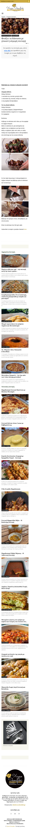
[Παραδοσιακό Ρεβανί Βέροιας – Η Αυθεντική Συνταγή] (15, 567)
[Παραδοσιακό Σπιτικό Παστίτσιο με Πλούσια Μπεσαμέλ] (15, 404)
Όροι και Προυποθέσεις (14, 819)
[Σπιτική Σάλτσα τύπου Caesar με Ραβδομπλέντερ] (15, 437)
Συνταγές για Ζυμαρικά (7, 292)
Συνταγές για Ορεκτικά (6, 321)
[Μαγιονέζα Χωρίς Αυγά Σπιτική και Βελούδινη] (15, 701)
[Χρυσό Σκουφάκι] (15, 7)
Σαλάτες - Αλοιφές (6, 446)
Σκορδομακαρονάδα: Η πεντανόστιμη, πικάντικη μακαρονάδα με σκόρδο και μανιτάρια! (14, 296)
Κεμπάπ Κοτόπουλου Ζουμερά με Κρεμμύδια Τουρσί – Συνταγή (12, 457)
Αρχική (3, 16)
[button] (2, 13)
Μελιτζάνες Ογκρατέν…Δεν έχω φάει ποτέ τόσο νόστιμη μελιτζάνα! (13, 376)
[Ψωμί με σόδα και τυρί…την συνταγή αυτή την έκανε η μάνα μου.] (15, 261)
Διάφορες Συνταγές (6, 266)
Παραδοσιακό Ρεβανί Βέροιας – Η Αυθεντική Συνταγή (12, 554)
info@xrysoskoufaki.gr (19, 805)
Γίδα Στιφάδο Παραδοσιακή (10, 489)
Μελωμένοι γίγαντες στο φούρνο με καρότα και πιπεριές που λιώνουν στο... (14, 620)
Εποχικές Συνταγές (11, 16)
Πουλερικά (4, 479)
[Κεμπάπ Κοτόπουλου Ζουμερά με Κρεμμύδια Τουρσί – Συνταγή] (15, 470)
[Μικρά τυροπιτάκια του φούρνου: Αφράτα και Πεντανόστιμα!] (15, 315)
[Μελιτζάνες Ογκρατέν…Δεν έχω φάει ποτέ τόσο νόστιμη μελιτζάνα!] (15, 366)
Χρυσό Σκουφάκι (11, 826)
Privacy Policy (14, 822)
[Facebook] (11, 814)
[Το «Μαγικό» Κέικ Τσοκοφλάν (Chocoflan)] (15, 341)
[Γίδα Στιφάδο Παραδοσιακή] (15, 501)
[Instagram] (15, 813)
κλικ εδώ (7, 50)
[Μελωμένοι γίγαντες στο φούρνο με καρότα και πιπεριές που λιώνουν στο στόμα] (15, 634)
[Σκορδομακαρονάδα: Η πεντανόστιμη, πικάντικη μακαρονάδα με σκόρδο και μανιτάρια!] (15, 286)
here (25, 229)
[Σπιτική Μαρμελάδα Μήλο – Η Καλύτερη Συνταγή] (15, 534)
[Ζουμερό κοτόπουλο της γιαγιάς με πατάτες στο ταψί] (15, 668)
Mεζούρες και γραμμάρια (15, 823)
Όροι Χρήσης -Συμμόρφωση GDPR (14, 820)
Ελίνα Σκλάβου (5, 413)
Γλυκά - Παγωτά (5, 347)
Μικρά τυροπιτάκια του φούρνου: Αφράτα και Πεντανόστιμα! (12, 325)
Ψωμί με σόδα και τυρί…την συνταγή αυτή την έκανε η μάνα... (13, 270)
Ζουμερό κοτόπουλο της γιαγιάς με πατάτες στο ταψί (12, 655)
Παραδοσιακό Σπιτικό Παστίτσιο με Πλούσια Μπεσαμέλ (13, 391)
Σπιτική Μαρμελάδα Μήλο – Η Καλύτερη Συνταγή (11, 521)
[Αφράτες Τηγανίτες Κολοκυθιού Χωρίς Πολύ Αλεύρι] (15, 601)
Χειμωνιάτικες (15, 35)
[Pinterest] (19, 814)
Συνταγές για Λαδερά (6, 372)
